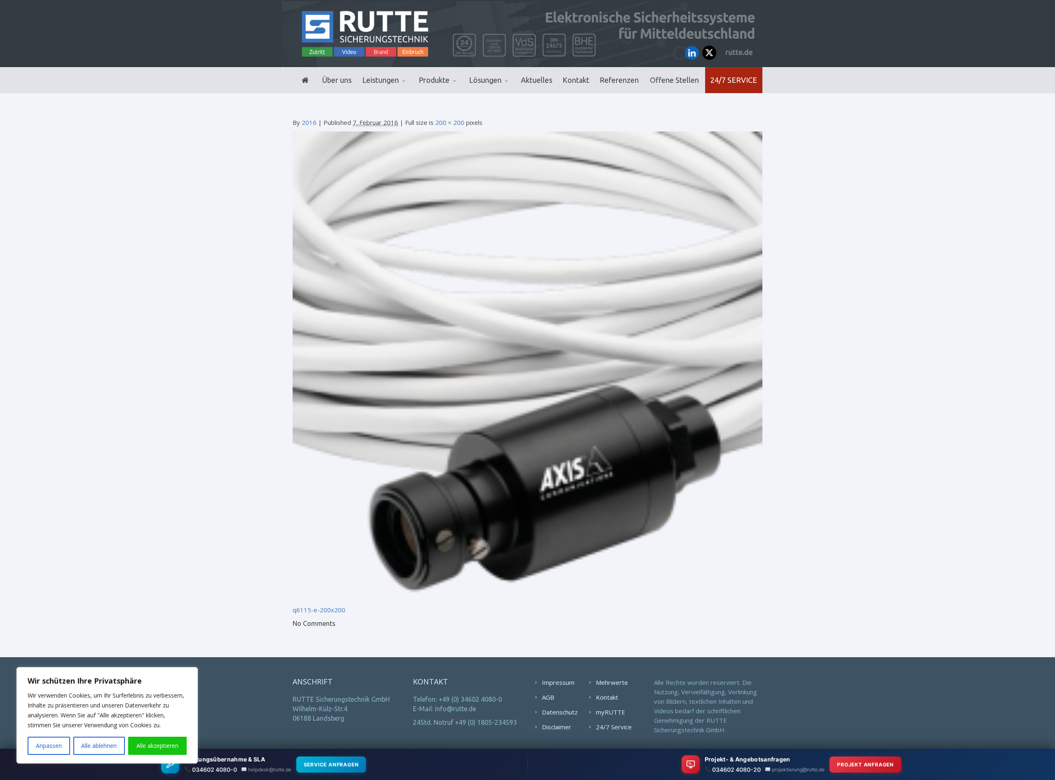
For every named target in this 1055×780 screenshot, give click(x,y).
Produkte (434, 80)
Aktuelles (536, 80)
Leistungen (380, 80)
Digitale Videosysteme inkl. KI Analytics (458, 90)
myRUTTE (610, 712)
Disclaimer (556, 727)
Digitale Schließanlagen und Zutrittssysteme (459, 91)
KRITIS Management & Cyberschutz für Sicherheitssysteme (398, 88)
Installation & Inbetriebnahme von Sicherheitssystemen (402, 90)
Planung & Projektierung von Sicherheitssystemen (399, 91)
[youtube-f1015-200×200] (527, 365)
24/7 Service (733, 80)
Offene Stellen (674, 80)
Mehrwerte (612, 682)
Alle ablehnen (99, 746)
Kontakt (576, 80)
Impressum (558, 682)
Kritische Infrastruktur (509, 91)
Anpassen (49, 746)
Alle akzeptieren (157, 746)
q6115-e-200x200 (319, 610)
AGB (548, 697)
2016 (309, 122)
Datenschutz (560, 712)
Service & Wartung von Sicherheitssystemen (400, 89)
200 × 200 (449, 122)
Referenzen (619, 80)
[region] (107, 715)
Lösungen (485, 80)
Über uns (337, 80)
